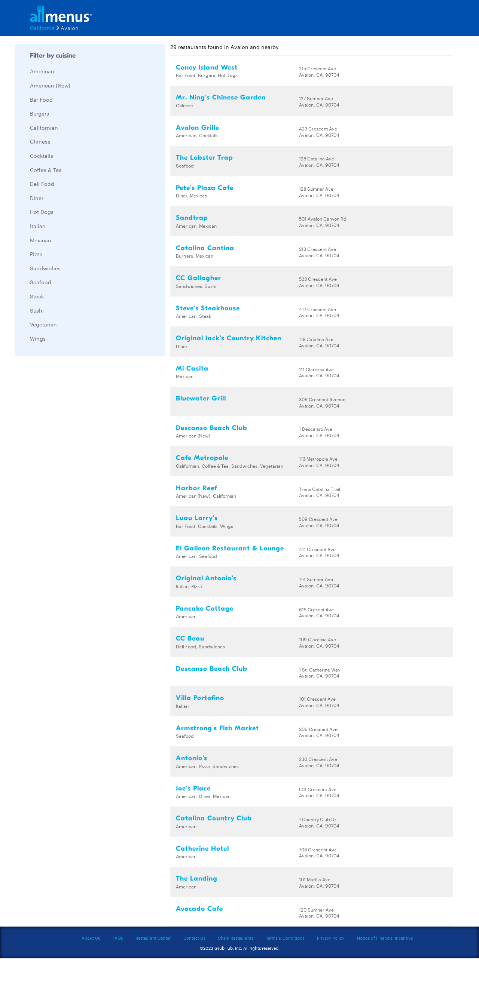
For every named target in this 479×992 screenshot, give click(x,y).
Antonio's (191, 758)
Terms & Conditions (285, 938)
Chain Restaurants (235, 938)
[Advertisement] (71, 474)
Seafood (40, 282)
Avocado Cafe (199, 909)
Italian (38, 226)
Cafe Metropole (202, 458)
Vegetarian (43, 324)
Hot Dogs (42, 211)
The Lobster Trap (204, 158)
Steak (37, 296)
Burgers (39, 113)
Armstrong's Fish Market (217, 728)
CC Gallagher (198, 278)
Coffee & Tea (46, 169)
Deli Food (42, 183)
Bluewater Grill (201, 398)
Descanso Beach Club (211, 428)
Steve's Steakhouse (208, 308)
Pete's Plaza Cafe (205, 188)
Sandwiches (45, 268)
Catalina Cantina (205, 248)
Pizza (36, 254)
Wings (38, 338)
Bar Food (41, 99)
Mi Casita (192, 368)
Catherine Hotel (202, 849)
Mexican (40, 240)
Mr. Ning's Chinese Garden (221, 97)
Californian (44, 127)
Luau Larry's (197, 518)
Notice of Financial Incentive (385, 938)
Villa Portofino (200, 698)
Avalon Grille (197, 128)
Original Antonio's (206, 578)
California (42, 28)
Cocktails (41, 155)
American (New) (50, 85)
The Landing (196, 878)
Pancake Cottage (205, 608)
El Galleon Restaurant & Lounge (230, 548)
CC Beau (190, 638)
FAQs (118, 938)
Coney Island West (207, 67)
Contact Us (194, 938)
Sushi (37, 310)
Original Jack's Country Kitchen (228, 338)
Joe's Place (193, 788)
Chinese (40, 141)
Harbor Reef (196, 488)
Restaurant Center (153, 938)
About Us (91, 938)
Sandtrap (192, 218)
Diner (36, 198)
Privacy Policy (330, 938)
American (42, 71)
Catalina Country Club (214, 818)
